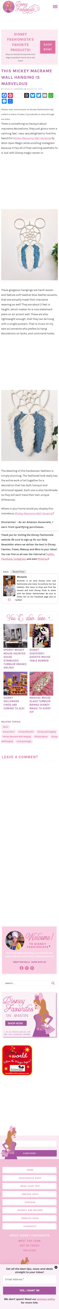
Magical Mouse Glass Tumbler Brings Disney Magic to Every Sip (40, 705)
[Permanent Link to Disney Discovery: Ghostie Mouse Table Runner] (41, 646)
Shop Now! (47, 47)
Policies (29, 1250)
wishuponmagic (24, 741)
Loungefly (30, 1226)
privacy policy (46, 1299)
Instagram (19, 559)
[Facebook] (9, 600)
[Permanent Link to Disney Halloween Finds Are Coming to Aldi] (15, 694)
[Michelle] (9, 594)
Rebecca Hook (30, 1218)
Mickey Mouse (41, 736)
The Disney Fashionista (21, 7)
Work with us (38, 962)
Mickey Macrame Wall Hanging (32, 138)
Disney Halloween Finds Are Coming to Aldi (14, 703)
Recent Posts (19, 572)
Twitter (50, 554)
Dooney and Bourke (30, 1210)
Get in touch (29, 1245)
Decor (5, 727)
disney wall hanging (47, 731)
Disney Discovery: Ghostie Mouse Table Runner (39, 655)
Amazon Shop (30, 1194)
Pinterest (43, 559)
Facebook (6, 559)
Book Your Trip (30, 1186)
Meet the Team (29, 1240)
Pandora (30, 1202)
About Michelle (21, 962)
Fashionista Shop (30, 1178)
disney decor (9, 731)
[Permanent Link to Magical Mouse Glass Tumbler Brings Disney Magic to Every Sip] (41, 694)
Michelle (22, 577)
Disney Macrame (26, 731)
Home (30, 1170)
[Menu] (54, 6)
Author (6, 572)
